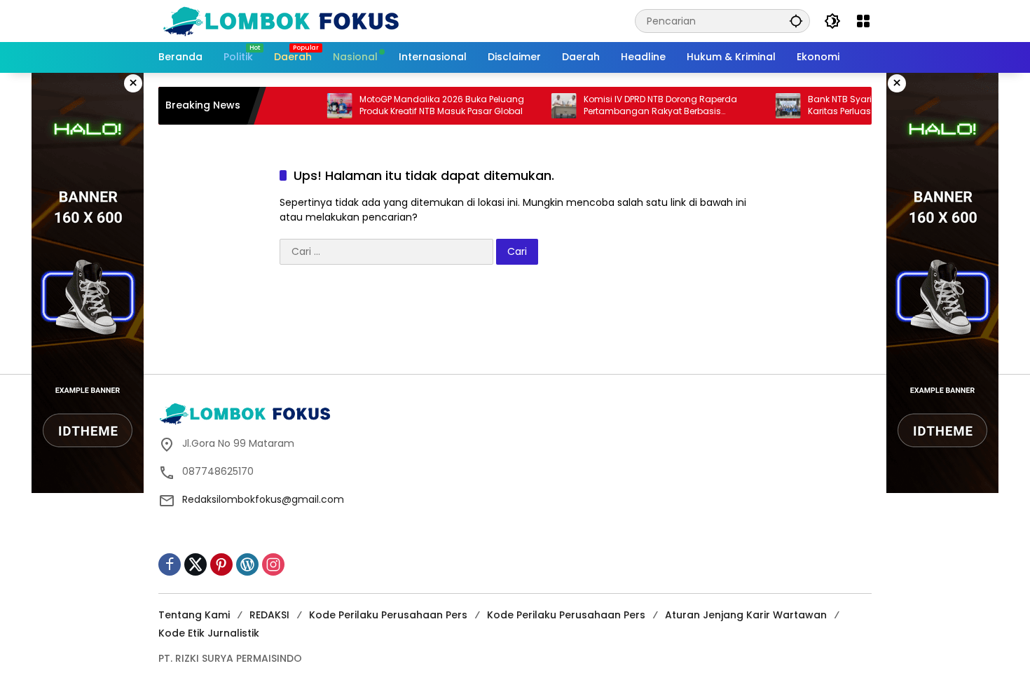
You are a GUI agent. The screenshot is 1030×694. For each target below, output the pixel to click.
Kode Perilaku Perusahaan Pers (388, 615)
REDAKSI (269, 615)
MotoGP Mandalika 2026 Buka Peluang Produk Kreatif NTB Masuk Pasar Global (425, 105)
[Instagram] (273, 564)
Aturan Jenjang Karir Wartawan (746, 615)
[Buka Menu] (863, 21)
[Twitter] (195, 564)
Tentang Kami (194, 615)
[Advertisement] (515, 324)
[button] (796, 20)
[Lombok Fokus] (281, 20)
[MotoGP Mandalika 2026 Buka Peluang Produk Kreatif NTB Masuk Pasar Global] (323, 105)
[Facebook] (169, 564)
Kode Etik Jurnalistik (208, 633)
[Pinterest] (221, 564)
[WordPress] (247, 564)
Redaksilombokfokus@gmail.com (263, 499)
